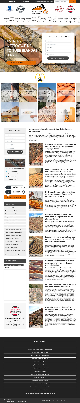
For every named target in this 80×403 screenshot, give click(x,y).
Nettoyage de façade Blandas (40, 361)
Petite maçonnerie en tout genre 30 (13, 241)
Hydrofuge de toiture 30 (17, 20)
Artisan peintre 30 (74, 20)
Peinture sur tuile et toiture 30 (70, 19)
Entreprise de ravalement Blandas (40, 368)
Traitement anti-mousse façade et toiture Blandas (40, 349)
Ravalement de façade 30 (60, 20)
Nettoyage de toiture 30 (6, 20)
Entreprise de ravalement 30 (12, 20)
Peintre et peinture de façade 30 (39, 20)
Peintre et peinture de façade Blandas (40, 355)
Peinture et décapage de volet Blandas (40, 383)
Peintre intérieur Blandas (40, 377)
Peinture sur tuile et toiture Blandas (40, 374)
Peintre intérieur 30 (66, 20)
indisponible (10, 1)
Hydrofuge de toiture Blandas (40, 390)
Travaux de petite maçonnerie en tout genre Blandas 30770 (40, 393)
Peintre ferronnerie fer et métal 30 (49, 20)
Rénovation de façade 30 (43, 20)
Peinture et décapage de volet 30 (55, 19)
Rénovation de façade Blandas (40, 352)
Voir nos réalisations (21, 62)
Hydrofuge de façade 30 (23, 20)
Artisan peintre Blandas (40, 371)
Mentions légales (63, 400)
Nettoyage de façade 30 (28, 20)
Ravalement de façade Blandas (40, 380)
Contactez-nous (72, 400)
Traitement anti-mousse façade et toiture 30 (15, 251)
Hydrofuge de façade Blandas (40, 365)
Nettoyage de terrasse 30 (33, 20)
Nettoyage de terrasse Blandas (40, 358)
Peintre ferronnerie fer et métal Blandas (40, 387)
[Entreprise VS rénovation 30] (40, 9)
